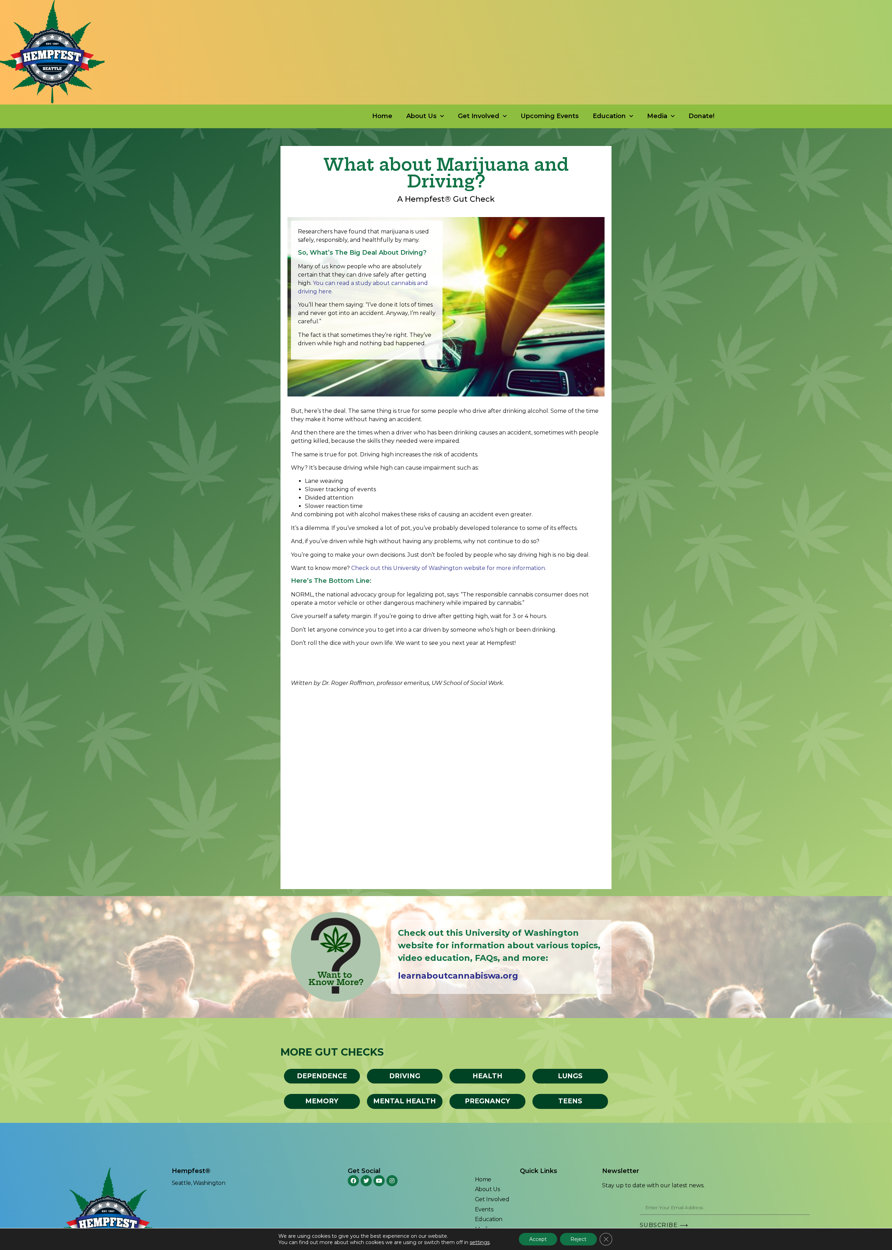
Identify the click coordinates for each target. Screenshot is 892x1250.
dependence (322, 1076)
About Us (421, 116)
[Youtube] (379, 1180)
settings (480, 1242)
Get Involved (478, 116)
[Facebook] (353, 1180)
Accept (538, 1239)
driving (404, 1076)
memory (321, 1101)
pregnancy (487, 1101)
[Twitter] (366, 1180)
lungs (570, 1076)
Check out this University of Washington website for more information (448, 568)
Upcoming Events (550, 116)
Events (484, 1209)
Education (609, 116)
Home (382, 116)
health (487, 1076)
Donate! (701, 116)
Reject (578, 1239)
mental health (404, 1101)
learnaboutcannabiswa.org (458, 976)
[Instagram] (392, 1180)
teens (570, 1101)
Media (657, 116)
